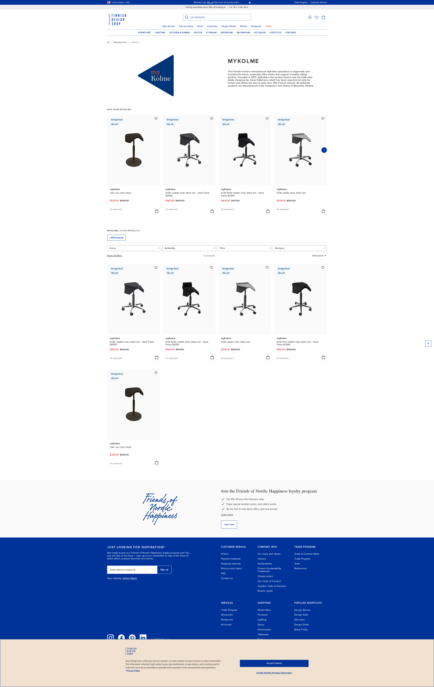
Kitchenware (264, 629)
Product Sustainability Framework (269, 570)
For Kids (290, 32)
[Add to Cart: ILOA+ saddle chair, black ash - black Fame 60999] (212, 211)
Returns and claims (231, 568)
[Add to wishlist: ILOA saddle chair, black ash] (323, 118)
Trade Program (302, 558)
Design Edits (301, 614)
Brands (243, 26)
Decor (198, 32)
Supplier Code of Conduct (272, 586)
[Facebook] (121, 637)
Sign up (164, 569)
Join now (229, 524)
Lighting (160, 32)
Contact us (227, 578)
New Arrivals (168, 26)
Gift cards (299, 619)
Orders (225, 553)
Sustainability (265, 563)
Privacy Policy (133, 671)
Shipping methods (231, 563)
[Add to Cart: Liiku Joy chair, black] (156, 211)
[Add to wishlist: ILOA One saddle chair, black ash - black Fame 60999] (323, 267)
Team (297, 563)
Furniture (144, 32)
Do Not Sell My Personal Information (274, 673)
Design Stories (229, 26)
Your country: (114, 578)
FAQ (223, 573)
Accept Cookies (274, 663)
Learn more (227, 514)
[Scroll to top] (428, 343)
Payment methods (231, 558)
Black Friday (301, 629)
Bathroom (243, 32)
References (300, 568)
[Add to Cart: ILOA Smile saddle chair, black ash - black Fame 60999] (267, 211)
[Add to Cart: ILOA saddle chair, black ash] (323, 211)
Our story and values (269, 553)
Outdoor (260, 32)
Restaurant (227, 619)
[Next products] (324, 150)
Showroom (227, 614)
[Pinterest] (132, 637)
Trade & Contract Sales (306, 553)
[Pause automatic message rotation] (249, 2)
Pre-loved (226, 624)
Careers (262, 558)
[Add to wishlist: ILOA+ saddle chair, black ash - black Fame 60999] (212, 118)
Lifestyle (275, 32)
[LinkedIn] (143, 637)
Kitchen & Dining (180, 32)
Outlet (268, 26)
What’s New (264, 610)
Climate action (265, 576)
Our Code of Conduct (269, 581)
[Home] (108, 42)
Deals (200, 26)
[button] (310, 17)
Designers (256, 26)
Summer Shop (186, 26)
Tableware (263, 634)
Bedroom (227, 32)
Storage (211, 32)
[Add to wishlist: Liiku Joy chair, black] (156, 118)
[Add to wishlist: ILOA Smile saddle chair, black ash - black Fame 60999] (267, 118)
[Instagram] (110, 637)
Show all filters (114, 255)
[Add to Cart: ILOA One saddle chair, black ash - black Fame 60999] (323, 357)
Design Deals (301, 624)
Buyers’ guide (265, 590)
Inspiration (212, 26)
